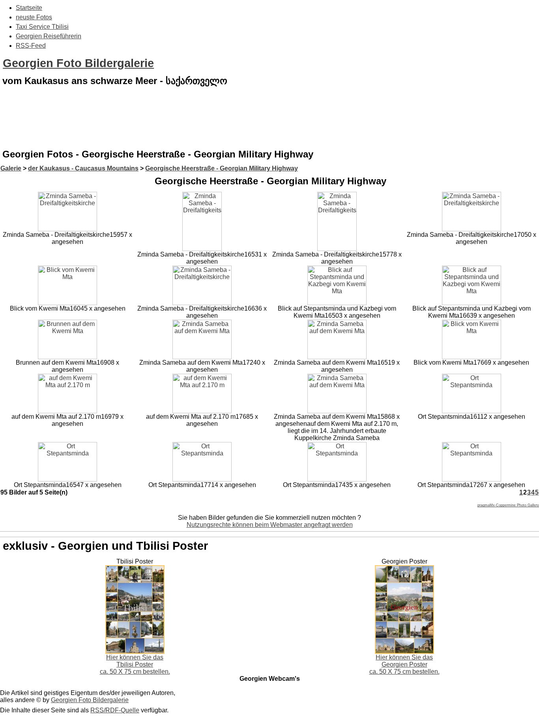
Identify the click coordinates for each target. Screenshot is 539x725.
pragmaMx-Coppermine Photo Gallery (508, 505)
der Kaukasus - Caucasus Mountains (83, 168)
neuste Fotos (34, 17)
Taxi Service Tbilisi (42, 26)
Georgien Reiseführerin (48, 36)
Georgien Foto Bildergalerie (78, 63)
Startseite (29, 7)
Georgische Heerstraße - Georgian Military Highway (221, 168)
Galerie (10, 168)
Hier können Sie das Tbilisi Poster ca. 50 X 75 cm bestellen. (135, 664)
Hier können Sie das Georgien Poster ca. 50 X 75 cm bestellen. (404, 664)
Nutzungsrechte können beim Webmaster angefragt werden (270, 524)
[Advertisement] (269, 124)
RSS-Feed (31, 45)
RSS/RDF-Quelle (114, 710)
